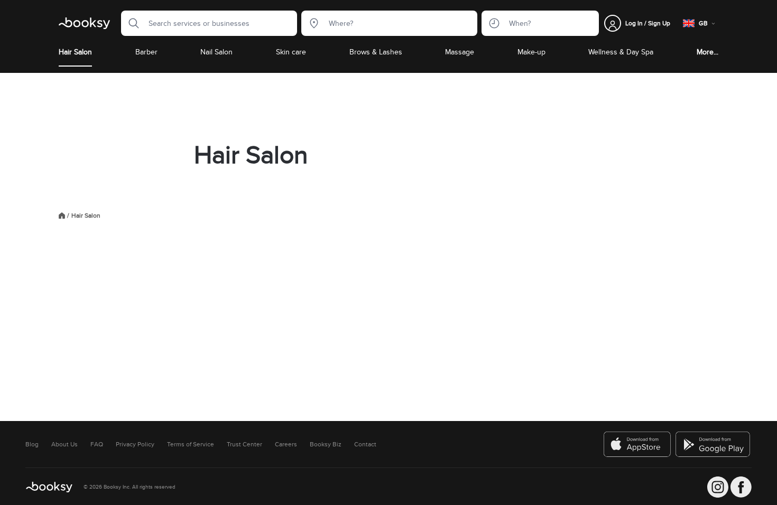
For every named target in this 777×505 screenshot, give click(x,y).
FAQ (96, 444)
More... (707, 51)
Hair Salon (75, 51)
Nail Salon (216, 51)
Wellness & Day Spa (620, 51)
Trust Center (244, 444)
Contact (365, 444)
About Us (64, 444)
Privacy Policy (135, 444)
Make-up (531, 51)
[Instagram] (717, 487)
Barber (146, 51)
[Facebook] (741, 487)
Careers (286, 444)
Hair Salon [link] (85, 215)
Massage (459, 51)
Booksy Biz (325, 444)
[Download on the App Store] (637, 444)
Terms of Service (190, 444)
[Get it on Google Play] (714, 444)
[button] (130, 23)
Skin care (291, 51)
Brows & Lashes (375, 51)
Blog (32, 444)
